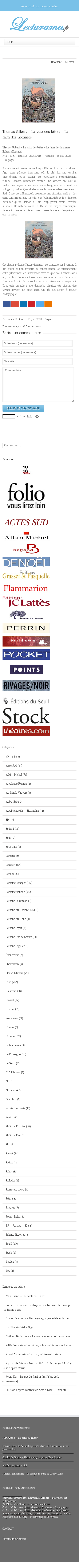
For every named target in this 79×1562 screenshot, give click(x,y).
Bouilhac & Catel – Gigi (19, 1327)
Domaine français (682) (19, 891)
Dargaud (49, 319)
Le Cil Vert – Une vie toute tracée (32, 1504)
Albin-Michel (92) (16, 774)
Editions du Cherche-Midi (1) (23, 909)
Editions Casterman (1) (18, 900)
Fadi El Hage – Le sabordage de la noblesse (36, 1516)
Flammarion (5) (14, 964)
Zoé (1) (10, 1270)
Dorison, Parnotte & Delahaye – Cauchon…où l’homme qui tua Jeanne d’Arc (37, 1307)
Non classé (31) (14, 1090)
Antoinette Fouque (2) (18, 783)
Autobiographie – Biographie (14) (25, 810)
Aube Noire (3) (14, 801)
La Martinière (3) (15, 1045)
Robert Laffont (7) (16, 1216)
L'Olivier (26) (13, 1036)
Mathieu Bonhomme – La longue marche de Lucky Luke (38, 1336)
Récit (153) (12, 1198)
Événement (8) (14, 955)
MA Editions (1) (15, 1072)
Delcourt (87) (13, 864)
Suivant (70, 62)
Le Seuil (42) (13, 1063)
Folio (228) (12, 982)
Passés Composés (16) (18, 1108)
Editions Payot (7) (16, 928)
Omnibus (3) (13, 1099)
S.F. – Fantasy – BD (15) (19, 1225)
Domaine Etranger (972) (19, 882)
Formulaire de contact (14, 1538)
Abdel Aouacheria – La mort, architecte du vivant (34, 1354)
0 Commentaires (31, 326)
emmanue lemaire (12, 1497)
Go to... (11, 41)
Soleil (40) (12, 1243)
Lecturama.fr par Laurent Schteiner (39, 6)
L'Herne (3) (12, 1027)
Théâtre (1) (12, 1261)
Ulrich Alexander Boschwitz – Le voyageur (46, 1507)
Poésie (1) (11, 1162)
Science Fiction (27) (17, 1234)
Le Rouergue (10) (16, 1054)
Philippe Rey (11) (16, 1135)
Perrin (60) (12, 1117)
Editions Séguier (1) (17, 946)
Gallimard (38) (14, 991)
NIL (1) (10, 1081)
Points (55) (12, 1171)
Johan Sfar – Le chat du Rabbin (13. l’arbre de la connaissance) (31, 1379)
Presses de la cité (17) (18, 1189)
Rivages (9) (12, 1207)
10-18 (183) (13, 756)
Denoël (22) (12, 873)
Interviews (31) (14, 1018)
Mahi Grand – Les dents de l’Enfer (25, 1296)
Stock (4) (11, 1252)
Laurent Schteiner (16, 319)
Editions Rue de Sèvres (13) (21, 937)
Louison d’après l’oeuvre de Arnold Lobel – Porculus (36, 1389)
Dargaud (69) (13, 855)
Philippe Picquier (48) (18, 1126)
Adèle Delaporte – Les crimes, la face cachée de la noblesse (38, 1345)
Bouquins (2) (13, 846)
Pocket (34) (12, 1153)
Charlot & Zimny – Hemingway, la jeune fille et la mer (38, 1318)
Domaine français (11, 326)
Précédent (56, 62)
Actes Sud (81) (14, 765)
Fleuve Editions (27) (17, 973)
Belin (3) (11, 837)
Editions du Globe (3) (18, 919)
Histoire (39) (13, 1009)
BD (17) (10, 819)
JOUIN (6, 1504)
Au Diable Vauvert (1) (18, 792)
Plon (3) (10, 1144)
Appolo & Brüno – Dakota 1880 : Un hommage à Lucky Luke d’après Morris (37, 1366)
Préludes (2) (12, 1180)
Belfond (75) (12, 828)
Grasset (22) (12, 1000)
